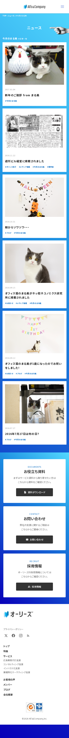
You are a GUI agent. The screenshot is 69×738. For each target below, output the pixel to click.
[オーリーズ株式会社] (34, 7)
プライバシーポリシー (13, 629)
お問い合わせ (36, 539)
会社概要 (8, 694)
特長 (5, 651)
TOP (4, 15)
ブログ (6, 689)
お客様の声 (9, 679)
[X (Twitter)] (6, 635)
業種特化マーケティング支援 (16, 672)
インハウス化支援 (11, 668)
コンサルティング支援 (13, 664)
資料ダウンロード (36, 492)
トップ (6, 646)
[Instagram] (20, 635)
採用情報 (36, 586)
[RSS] (28, 635)
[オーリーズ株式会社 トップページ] (18, 614)
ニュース (11, 15)
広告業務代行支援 (12, 660)
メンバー (7, 684)
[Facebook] (13, 635)
